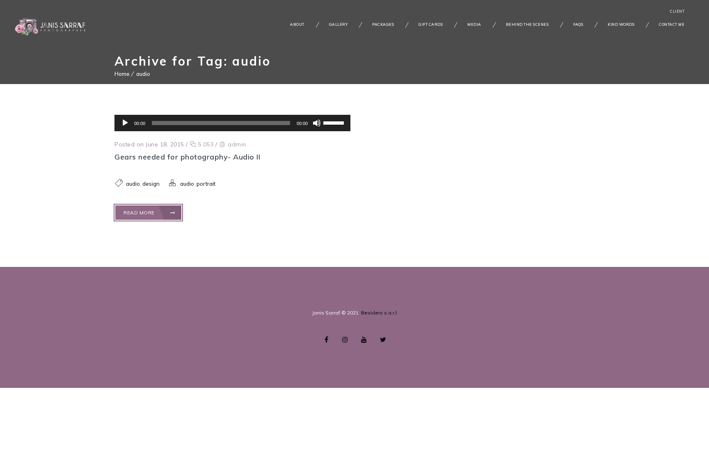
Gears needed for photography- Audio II (187, 157)
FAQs (578, 24)
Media (474, 24)
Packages (383, 24)
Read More (140, 213)
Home (122, 74)
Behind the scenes (527, 24)
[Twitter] (382, 339)
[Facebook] (326, 339)
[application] (232, 123)
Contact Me (671, 24)
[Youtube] (364, 339)
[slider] (334, 122)
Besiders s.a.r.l (379, 313)
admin (237, 144)
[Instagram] (345, 339)
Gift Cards (431, 24)
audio (143, 74)
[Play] (125, 123)
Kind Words (621, 24)
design (151, 183)
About (297, 24)
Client (677, 11)
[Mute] (317, 123)
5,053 (205, 144)
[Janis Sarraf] (51, 25)
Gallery (338, 24)
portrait (206, 183)
